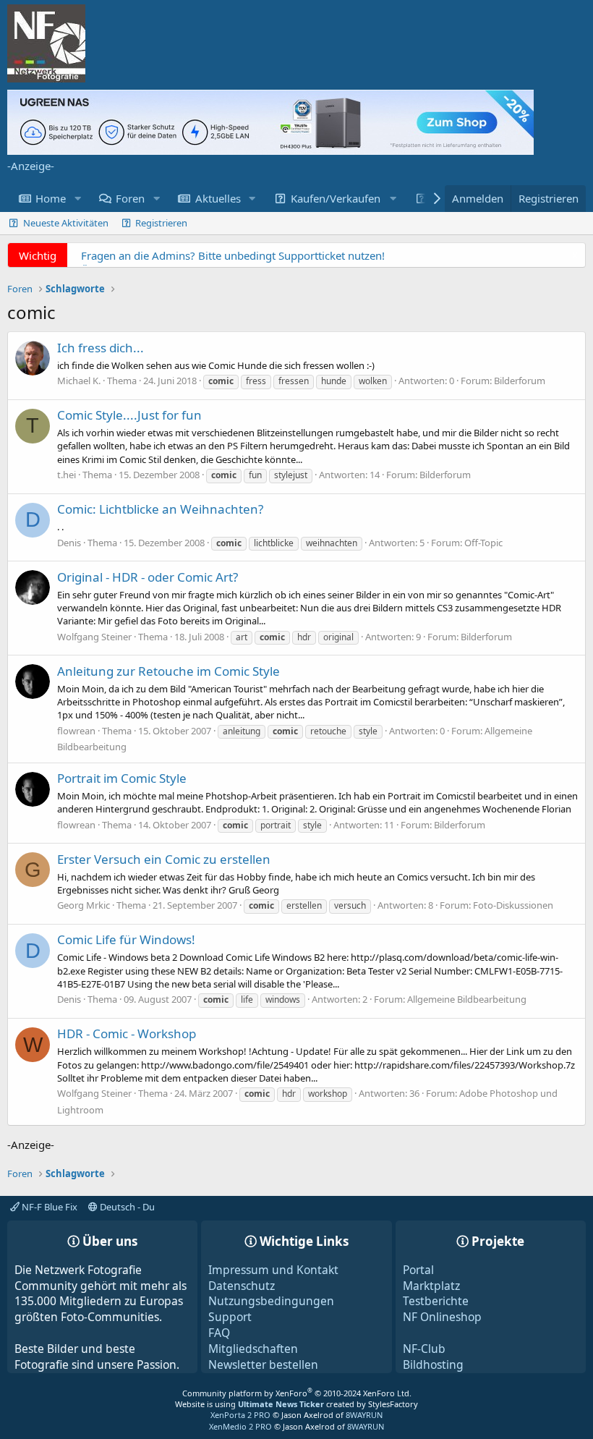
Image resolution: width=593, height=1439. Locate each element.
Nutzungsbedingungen (271, 1301)
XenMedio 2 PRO (240, 1426)
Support (230, 1317)
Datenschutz (241, 1286)
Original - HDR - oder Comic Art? (147, 577)
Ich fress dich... (100, 347)
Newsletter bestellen (263, 1364)
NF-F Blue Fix (48, 1206)
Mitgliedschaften (253, 1349)
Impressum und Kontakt (273, 1270)
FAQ (219, 1333)
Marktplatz (431, 1286)
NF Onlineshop (442, 1317)
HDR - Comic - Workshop (126, 1033)
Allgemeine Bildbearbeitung (466, 999)
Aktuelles (218, 198)
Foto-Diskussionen (513, 905)
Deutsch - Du (126, 1206)
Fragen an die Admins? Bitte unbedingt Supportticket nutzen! (233, 255)
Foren (130, 198)
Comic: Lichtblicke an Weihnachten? (160, 509)
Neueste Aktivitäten (65, 222)
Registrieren (161, 222)
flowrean (76, 730)
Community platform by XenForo (296, 1393)
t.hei (66, 474)
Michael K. (79, 380)
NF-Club (424, 1349)
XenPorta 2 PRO (240, 1414)
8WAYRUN (364, 1414)
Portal (418, 1270)
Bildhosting (433, 1364)
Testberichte (436, 1301)
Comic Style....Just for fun (129, 415)
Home (50, 198)
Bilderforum (519, 380)
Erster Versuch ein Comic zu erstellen (163, 859)
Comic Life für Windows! (126, 939)
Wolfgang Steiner (94, 636)
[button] (77, 198)
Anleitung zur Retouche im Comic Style (168, 671)
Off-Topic (483, 542)
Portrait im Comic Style (122, 778)
